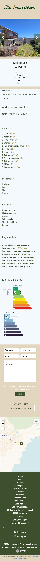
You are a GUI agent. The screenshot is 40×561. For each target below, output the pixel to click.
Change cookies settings (27, 547)
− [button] (3, 423)
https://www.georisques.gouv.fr (16, 266)
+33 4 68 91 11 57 (21, 404)
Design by (23, 551)
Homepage (6, 90)
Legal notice (31, 544)
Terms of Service (19, 558)
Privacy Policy (35, 556)
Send (20, 394)
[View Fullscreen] (2, 428)
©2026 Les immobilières (13, 544)
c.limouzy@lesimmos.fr (21, 408)
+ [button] (3, 420)
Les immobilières (20, 506)
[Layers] (36, 421)
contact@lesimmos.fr (20, 523)
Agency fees (9, 547)
